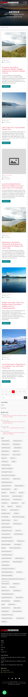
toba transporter (14, 510)
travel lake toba (17, 499)
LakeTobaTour (16, 590)
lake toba (4, 458)
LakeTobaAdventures (7, 618)
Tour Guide (12, 587)
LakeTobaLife (5, 611)
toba (15, 489)
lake (3, 506)
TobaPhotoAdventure (14, 548)
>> (14, 394)
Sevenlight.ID (10, 683)
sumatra (4, 492)
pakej (3, 604)
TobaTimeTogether (6, 527)
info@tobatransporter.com (8, 672)
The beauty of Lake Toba (8, 568)
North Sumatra (5, 523)
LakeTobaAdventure (7, 482)
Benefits (21, 492)
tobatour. (18, 506)
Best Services (5, 496)
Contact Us (3, 651)
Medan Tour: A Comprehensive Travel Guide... (12, 664)
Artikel (2, 405)
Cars (2, 645)
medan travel (16, 478)
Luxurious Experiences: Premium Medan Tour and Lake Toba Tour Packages (12, 186)
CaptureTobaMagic (6, 558)
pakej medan (17, 607)
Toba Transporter (6, 534)
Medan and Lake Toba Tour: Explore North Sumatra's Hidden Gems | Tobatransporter (13, 305)
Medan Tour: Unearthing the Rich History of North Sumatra (12, 579)
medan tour (5, 461)
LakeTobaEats (17, 447)
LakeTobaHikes (5, 440)
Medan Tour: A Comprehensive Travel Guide (13, 427)
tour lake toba (19, 618)
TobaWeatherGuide (6, 537)
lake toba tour (5, 454)
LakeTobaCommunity (7, 614)
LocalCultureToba (16, 611)
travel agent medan (7, 472)
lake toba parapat (6, 544)
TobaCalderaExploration (7, 594)
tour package (5, 516)
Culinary (4, 587)
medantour (4, 503)
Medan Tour (16, 451)
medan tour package (7, 468)
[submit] (25, 397)
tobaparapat (17, 601)
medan (13, 461)
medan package (6, 465)
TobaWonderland (19, 485)
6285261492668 (6, 670)
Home (3, 27)
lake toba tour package (18, 516)
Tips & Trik (3, 408)
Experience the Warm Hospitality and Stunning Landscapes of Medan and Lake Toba (12, 245)
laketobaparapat (6, 601)
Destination (16, 583)
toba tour (12, 458)
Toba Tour (18, 530)
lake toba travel (5, 499)
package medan (6, 513)
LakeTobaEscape (18, 534)
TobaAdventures (17, 440)
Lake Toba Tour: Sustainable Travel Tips (13, 128)
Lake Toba (12, 492)
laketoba (10, 506)
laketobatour (14, 503)
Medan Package (6, 520)
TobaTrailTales (16, 444)
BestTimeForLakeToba (7, 541)
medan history (5, 478)
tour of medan (16, 454)
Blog (2, 649)
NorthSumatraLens (6, 551)
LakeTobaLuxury (19, 558)
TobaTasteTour (5, 451)
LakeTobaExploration (7, 554)
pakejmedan (11, 604)
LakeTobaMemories (6, 530)
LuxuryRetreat (5, 561)
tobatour (4, 510)
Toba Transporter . (14, 681)
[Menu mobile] (26, 2)
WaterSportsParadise (7, 575)
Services (3, 647)
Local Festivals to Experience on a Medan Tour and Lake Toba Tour (13, 366)
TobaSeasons (20, 541)
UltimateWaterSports (7, 572)
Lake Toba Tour (5, 590)
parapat (3, 548)
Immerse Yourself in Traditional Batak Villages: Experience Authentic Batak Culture (13, 70)
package (16, 513)
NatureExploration (6, 485)
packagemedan (6, 607)
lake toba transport (17, 496)
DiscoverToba (19, 597)
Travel (15, 520)
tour (23, 503)
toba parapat (17, 544)
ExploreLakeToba (6, 489)
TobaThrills (19, 572)
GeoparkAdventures (7, 597)
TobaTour (4, 621)
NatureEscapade (17, 561)
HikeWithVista (5, 444)
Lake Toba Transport (13, 687)
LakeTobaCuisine (6, 447)
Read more (6, 86)
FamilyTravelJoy (17, 523)
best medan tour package (8, 475)
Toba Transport (5, 583)
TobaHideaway (5, 565)
